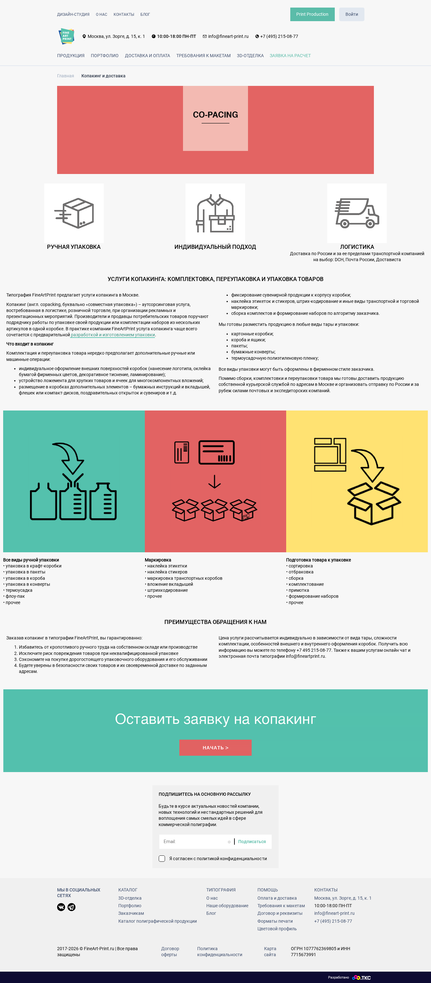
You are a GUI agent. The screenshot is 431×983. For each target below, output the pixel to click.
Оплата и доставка (277, 898)
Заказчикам (131, 913)
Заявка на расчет (290, 55)
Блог (145, 14)
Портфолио (105, 55)
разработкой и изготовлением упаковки (112, 334)
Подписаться (252, 841)
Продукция (71, 55)
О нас (101, 14)
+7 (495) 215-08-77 (279, 36)
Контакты (124, 14)
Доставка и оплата (147, 55)
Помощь (267, 889)
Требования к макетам (203, 55)
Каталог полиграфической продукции (157, 921)
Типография (221, 889)
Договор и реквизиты (280, 913)
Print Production (312, 14)
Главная (65, 75)
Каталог (128, 889)
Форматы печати (275, 921)
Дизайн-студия (73, 14)
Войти (351, 14)
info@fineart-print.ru (228, 36)
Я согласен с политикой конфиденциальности (218, 858)
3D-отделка (250, 55)
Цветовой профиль (277, 928)
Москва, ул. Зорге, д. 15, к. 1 (116, 36)
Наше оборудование (227, 905)
